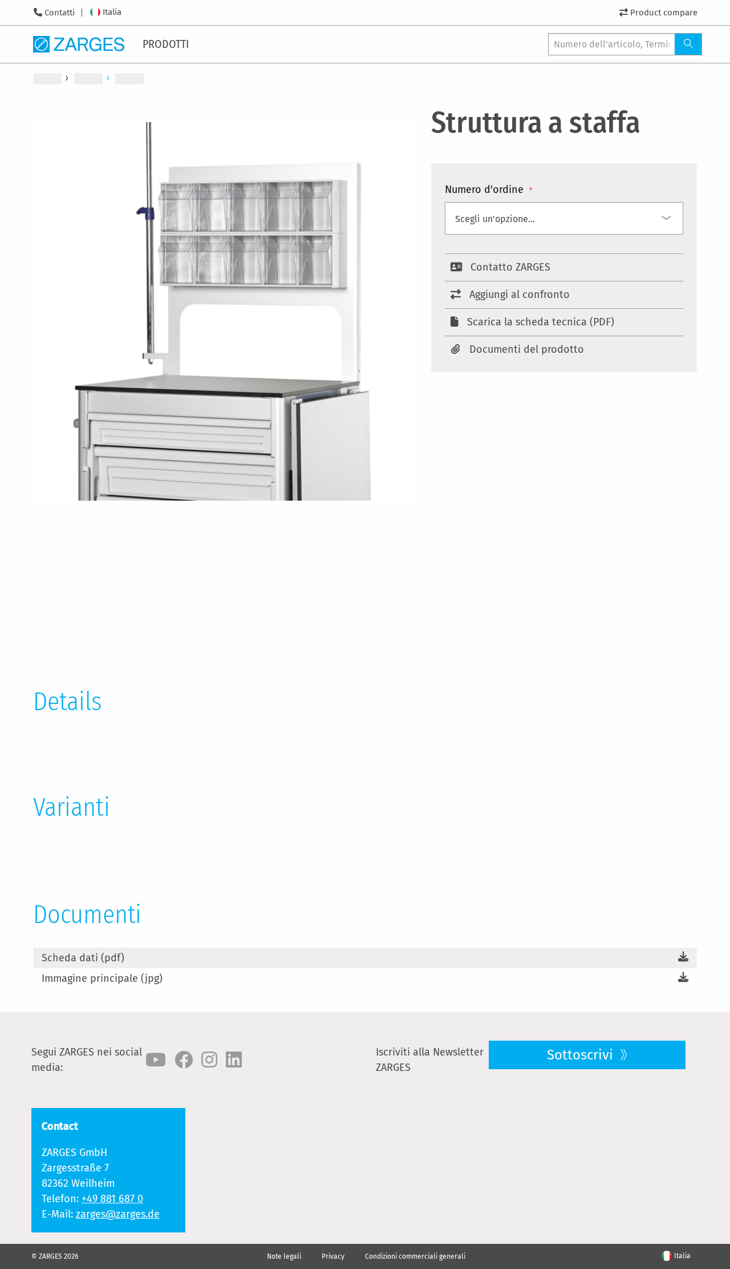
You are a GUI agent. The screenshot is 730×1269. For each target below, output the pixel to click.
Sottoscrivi (582, 1055)
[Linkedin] (234, 1060)
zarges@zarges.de (118, 1214)
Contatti (59, 12)
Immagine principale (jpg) (102, 978)
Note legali (284, 1256)
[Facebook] (184, 1060)
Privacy (333, 1256)
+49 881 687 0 (112, 1199)
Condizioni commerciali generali (415, 1256)
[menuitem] (166, 44)
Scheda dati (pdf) (83, 958)
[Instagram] (209, 1060)
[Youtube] (155, 1060)
